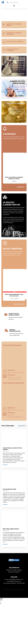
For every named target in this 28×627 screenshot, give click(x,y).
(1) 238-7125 (11, 377)
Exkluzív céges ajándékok (14, 41)
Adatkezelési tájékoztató (14, 572)
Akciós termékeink (18, 304)
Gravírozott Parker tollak (9, 489)
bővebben (5, 464)
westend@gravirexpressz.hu (15, 379)
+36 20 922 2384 (21, 583)
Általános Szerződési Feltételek (14, 570)
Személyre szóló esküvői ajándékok (16, 59)
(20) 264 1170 (11, 415)
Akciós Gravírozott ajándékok (12, 49)
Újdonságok (20, 187)
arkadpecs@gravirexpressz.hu (15, 417)
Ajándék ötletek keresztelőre (17, 82)
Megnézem (21, 73)
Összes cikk (21, 425)
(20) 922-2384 (18, 377)
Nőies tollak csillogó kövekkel (11, 529)
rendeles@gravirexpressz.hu (15, 579)
